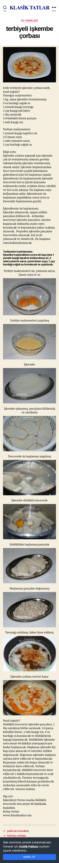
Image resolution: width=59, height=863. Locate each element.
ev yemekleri (29, 20)
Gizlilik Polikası (28, 846)
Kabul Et (29, 856)
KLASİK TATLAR (29, 7)
